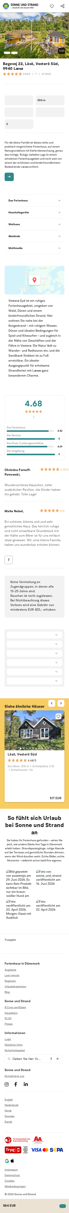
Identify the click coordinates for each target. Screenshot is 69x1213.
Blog (7, 992)
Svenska (10, 1116)
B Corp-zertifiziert (15, 1007)
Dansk (8, 1122)
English (9, 1100)
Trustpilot (10, 940)
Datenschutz (12, 1175)
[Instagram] (9, 1084)
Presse (9, 1024)
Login (8, 1039)
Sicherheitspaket (15, 1050)
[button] (19, 883)
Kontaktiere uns (14, 1076)
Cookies (9, 1181)
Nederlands (11, 1105)
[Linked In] (28, 1084)
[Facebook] (18, 1084)
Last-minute (12, 975)
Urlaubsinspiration (15, 986)
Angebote (10, 970)
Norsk (8, 1110)
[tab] (21, 748)
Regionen (10, 981)
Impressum (11, 1170)
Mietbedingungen (15, 1186)
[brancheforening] (18, 1143)
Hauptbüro (11, 1013)
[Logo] (19, 6)
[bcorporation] (26, 1152)
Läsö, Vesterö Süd (22, 754)
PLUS (8, 1018)
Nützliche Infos (13, 1045)
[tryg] (14, 1152)
